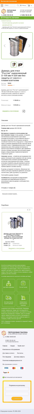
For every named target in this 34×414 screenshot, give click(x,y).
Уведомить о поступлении (10, 110)
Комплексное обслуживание (11, 349)
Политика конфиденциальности (12, 360)
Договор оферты (19, 357)
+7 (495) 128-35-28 (10, 336)
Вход (24, 5)
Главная (5, 346)
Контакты (20, 353)
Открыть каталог (11, 18)
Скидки (12, 346)
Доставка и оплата (8, 353)
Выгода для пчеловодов (9, 1)
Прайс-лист (21, 346)
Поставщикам (7, 357)
